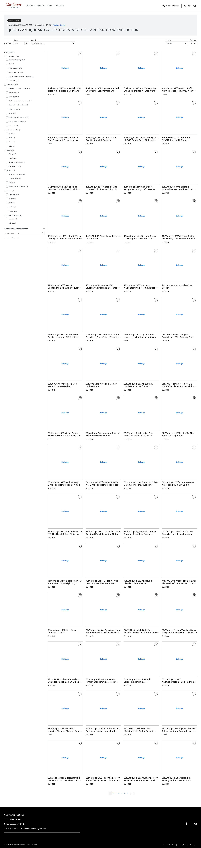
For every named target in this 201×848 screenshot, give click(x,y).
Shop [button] (49, 6)
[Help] (189, 5)
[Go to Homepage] (13, 5)
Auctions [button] (31, 6)
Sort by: (168, 40)
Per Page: (193, 40)
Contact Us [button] (59, 6)
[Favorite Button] (80, 53)
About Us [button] (41, 6)
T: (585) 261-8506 (11, 828)
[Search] (185, 6)
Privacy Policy (183, 845)
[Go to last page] (134, 793)
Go (27, 43)
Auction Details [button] (59, 25)
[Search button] (73, 43)
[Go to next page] (130, 793)
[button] (65, 89)
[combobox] (176, 43)
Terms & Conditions (169, 845)
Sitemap (192, 845)
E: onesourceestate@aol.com (33, 828)
